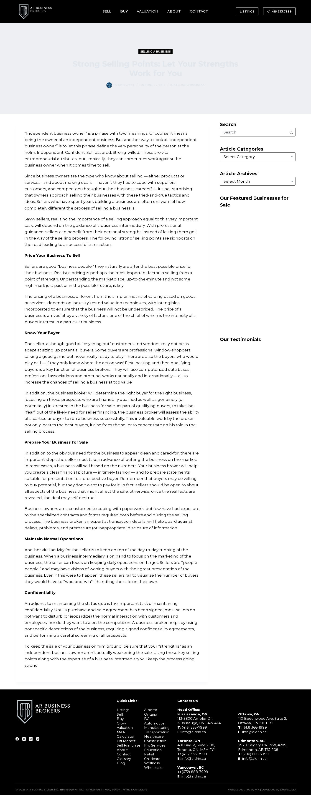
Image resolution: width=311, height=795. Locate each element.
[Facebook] (17, 739)
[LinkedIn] (31, 739)
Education (153, 750)
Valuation (125, 727)
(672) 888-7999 (195, 772)
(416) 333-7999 (194, 727)
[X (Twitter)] (24, 739)
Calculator (126, 736)
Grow (121, 723)
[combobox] (253, 132)
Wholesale (153, 767)
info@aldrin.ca (193, 732)
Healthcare (154, 736)
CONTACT (199, 11)
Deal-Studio (288, 789)
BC (146, 719)
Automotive (154, 723)
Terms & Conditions (134, 789)
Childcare (152, 759)
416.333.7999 (282, 11)
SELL (107, 11)
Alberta (150, 710)
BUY (124, 11)
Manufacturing (157, 727)
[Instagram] (37, 739)
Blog (121, 763)
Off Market (126, 741)
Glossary (124, 759)
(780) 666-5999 (255, 754)
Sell (120, 714)
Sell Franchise (128, 745)
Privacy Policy (110, 789)
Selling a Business (155, 51)
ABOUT (174, 11)
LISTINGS (247, 11)
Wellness (152, 763)
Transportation (156, 732)
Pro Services (154, 745)
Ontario (150, 714)
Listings (123, 710)
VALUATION (147, 11)
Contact (124, 754)
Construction (155, 741)
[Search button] (291, 132)
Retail (149, 754)
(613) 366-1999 (254, 727)
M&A (121, 732)
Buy (120, 719)
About (122, 750)
